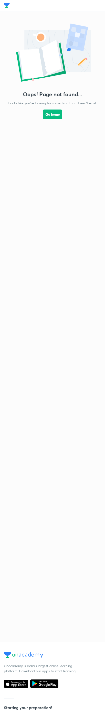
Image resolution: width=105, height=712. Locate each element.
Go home (52, 114)
